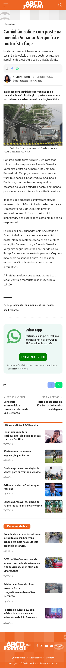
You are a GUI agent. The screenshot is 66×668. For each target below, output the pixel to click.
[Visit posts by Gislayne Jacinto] (7, 79)
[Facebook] (37, 646)
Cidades (12, 24)
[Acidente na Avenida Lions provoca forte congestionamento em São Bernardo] (53, 588)
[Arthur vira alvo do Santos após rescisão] (53, 489)
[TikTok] (60, 646)
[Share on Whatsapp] (17, 68)
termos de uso (50, 365)
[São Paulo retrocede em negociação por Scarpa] (53, 456)
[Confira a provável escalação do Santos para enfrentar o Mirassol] (53, 473)
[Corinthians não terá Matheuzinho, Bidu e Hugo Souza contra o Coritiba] (53, 436)
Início (6, 24)
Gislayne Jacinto (23, 77)
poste (50, 304)
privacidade (12, 368)
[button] (7, 5)
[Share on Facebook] (12, 68)
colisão (41, 304)
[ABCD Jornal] (33, 5)
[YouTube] (46, 646)
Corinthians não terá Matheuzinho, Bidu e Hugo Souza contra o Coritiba (22, 435)
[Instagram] (56, 646)
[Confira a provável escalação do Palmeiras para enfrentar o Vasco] (53, 506)
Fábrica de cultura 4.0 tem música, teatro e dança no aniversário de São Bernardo (20, 613)
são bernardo (11, 309)
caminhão (30, 304)
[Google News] (51, 646)
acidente (18, 304)
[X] (41, 646)
